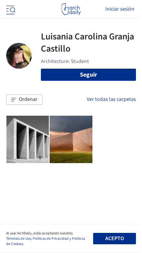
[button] (24, 99)
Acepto (114, 238)
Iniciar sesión (119, 9)
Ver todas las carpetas (111, 99)
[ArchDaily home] (71, 9)
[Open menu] (10, 9)
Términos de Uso (18, 238)
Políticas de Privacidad (51, 238)
